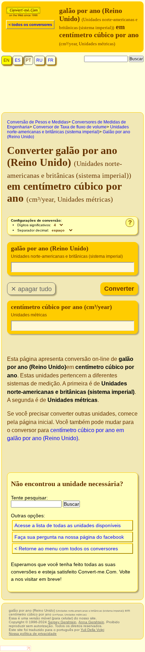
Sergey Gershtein (62, 622)
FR (50, 60)
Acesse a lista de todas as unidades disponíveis (67, 525)
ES (17, 60)
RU (39, 60)
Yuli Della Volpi (92, 630)
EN (7, 60)
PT (28, 60)
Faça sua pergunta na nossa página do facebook (69, 537)
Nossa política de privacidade (33, 634)
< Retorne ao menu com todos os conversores (66, 548)
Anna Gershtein (91, 622)
